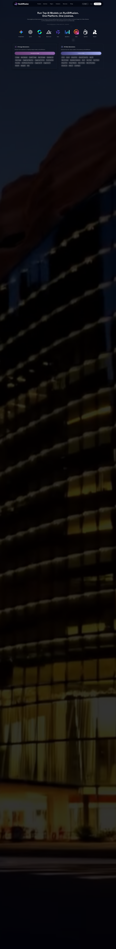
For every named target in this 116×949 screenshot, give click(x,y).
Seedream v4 (50, 57)
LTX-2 (63, 57)
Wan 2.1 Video (81, 63)
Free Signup (97, 3)
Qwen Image (18, 60)
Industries (45, 3)
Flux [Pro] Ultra (49, 60)
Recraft (17, 65)
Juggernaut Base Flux (28, 60)
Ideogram (23, 65)
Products (39, 3)
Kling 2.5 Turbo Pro (83, 57)
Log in (91, 3)
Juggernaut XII (38, 63)
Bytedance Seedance (75, 60)
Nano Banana (24, 57)
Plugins (51, 3)
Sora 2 (67, 57)
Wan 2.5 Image (41, 57)
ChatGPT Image (32, 57)
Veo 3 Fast (89, 60)
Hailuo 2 (71, 65)
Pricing (71, 3)
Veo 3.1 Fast (96, 60)
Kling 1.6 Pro (74, 57)
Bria (28, 65)
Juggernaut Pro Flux (39, 60)
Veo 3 (83, 60)
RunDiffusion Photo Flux (27, 63)
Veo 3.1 (91, 57)
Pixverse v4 (64, 65)
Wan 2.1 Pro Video (91, 63)
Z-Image (17, 57)
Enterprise (58, 3)
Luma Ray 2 (77, 65)
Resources (65, 3)
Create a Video (81, 53)
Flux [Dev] (17, 63)
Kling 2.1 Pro (64, 63)
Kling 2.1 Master (72, 63)
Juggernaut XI (47, 63)
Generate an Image (35, 53)
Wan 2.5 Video (65, 60)
